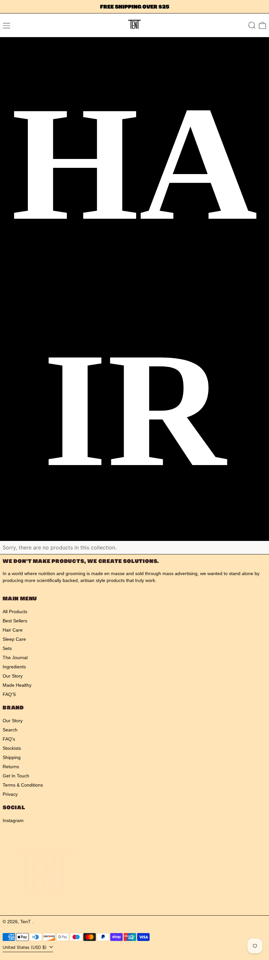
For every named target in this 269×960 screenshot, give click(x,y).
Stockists (12, 748)
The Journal (15, 657)
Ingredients (14, 666)
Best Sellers (15, 620)
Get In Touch (16, 775)
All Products (15, 611)
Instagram (13, 820)
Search (10, 729)
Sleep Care (14, 639)
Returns (11, 766)
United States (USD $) (25, 947)
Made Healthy (17, 685)
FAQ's (9, 739)
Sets (7, 648)
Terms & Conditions (23, 785)
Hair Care (13, 630)
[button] (252, 25)
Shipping (12, 757)
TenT (26, 921)
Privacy (10, 794)
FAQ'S (9, 694)
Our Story (13, 676)
